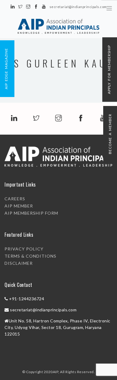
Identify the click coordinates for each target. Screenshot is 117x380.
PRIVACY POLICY (24, 248)
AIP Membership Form (31, 213)
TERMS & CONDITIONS (30, 256)
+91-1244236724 (26, 298)
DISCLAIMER (18, 263)
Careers (14, 198)
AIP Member (18, 205)
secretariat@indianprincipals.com (43, 309)
